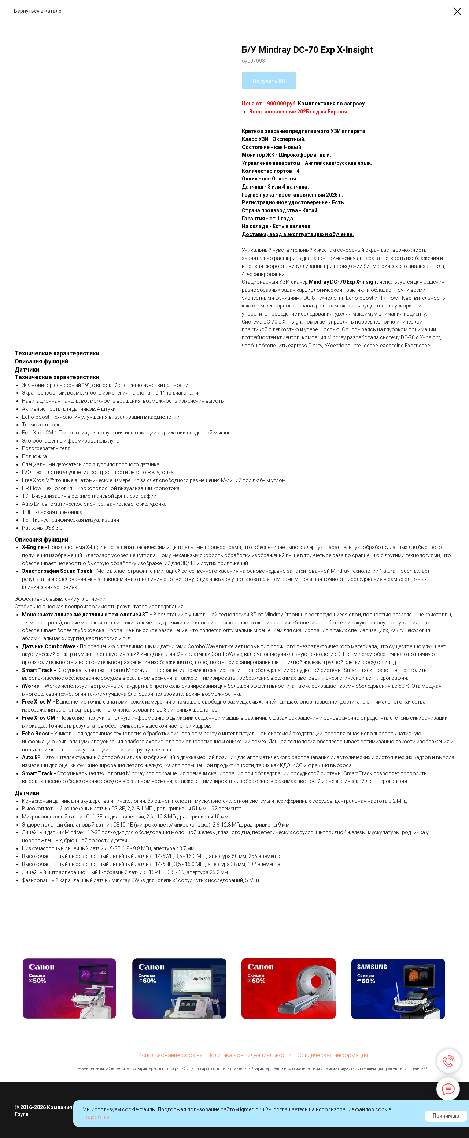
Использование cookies (170, 1055)
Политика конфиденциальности (249, 1055)
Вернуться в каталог (39, 11)
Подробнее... (97, 1117)
